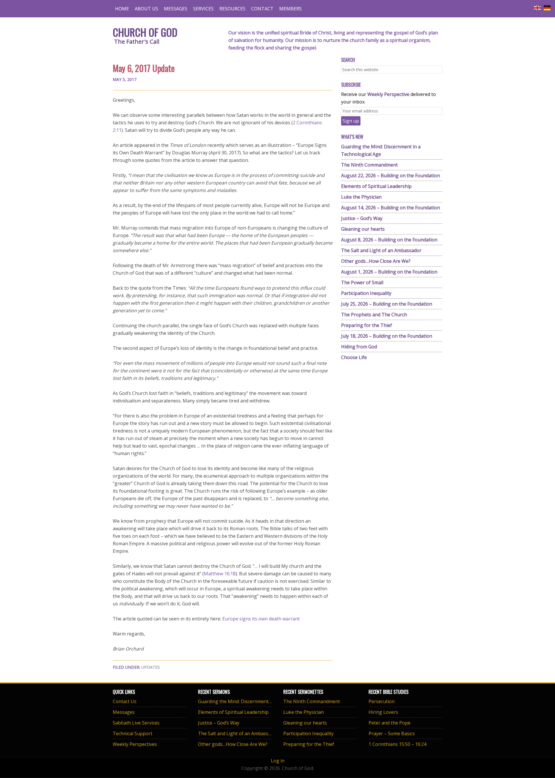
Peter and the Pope (389, 723)
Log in (277, 760)
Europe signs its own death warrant (261, 619)
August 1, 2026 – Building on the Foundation (389, 272)
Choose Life (354, 357)
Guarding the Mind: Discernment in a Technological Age (258, 701)
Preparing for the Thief (366, 325)
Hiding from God (359, 346)
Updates (150, 667)
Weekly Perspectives (135, 744)
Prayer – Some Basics (392, 733)
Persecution (382, 701)
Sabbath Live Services (136, 723)
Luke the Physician (361, 197)
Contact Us (124, 701)
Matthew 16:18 (220, 573)
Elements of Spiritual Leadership (376, 186)
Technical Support (132, 733)
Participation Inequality (366, 293)
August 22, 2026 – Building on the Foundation (390, 175)
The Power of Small (362, 282)
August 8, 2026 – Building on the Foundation (389, 239)
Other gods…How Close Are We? (375, 261)
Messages (124, 712)
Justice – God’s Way (361, 218)
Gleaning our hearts (363, 229)
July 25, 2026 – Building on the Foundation (386, 304)
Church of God (145, 32)
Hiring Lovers (383, 712)
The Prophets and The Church (374, 314)
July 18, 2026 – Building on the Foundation (386, 336)
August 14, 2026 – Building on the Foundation (390, 207)
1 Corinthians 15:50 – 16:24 (397, 744)
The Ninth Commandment (369, 165)
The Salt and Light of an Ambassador (381, 250)
